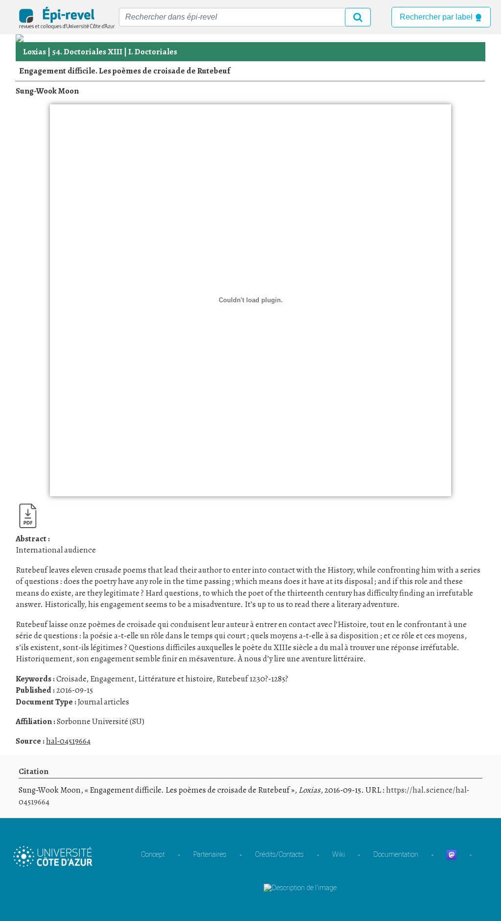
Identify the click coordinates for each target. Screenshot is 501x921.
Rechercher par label (437, 17)
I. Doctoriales (152, 51)
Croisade (71, 678)
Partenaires (210, 854)
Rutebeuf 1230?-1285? (252, 678)
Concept (153, 854)
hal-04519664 (68, 741)
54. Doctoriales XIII (87, 51)
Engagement (112, 678)
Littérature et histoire (175, 678)
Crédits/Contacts (279, 854)
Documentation (395, 854)
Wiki (338, 854)
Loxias (34, 51)
